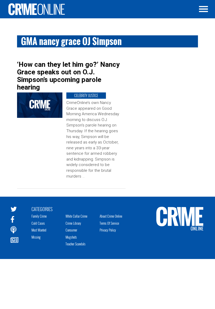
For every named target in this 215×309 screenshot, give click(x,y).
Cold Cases (38, 223)
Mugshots (71, 237)
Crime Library (73, 223)
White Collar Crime (76, 216)
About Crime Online (111, 216)
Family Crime (39, 216)
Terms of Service (109, 223)
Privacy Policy (108, 230)
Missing (36, 237)
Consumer (71, 230)
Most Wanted (38, 230)
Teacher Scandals (75, 243)
